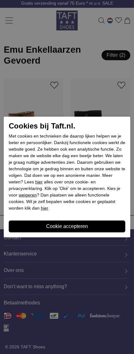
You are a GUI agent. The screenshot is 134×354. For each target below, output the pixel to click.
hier (39, 181)
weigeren (28, 194)
